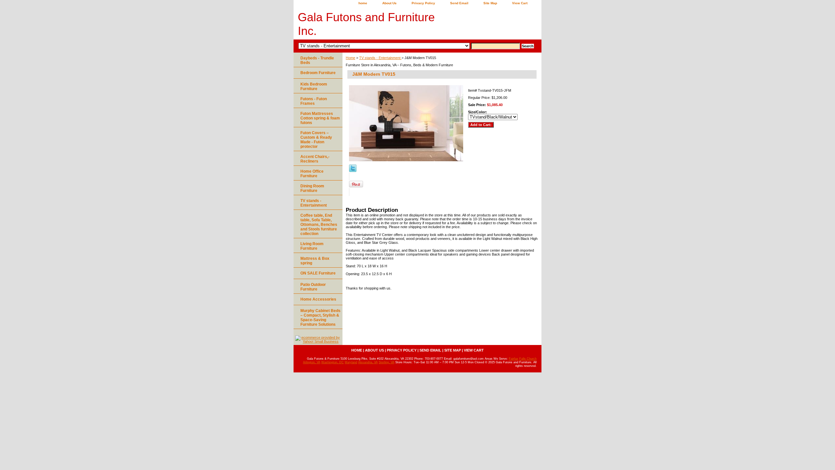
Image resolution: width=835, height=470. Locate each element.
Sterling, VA (386, 362)
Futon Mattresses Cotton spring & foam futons (320, 118)
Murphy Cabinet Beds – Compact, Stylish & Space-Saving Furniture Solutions (320, 317)
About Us (389, 3)
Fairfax (513, 358)
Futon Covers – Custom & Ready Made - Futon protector (316, 140)
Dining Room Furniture (312, 188)
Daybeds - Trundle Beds (317, 60)
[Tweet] (353, 171)
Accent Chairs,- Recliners (314, 159)
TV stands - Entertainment (380, 58)
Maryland (351, 362)
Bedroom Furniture (318, 72)
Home (350, 58)
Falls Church (528, 358)
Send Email (459, 3)
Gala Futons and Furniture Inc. (366, 24)
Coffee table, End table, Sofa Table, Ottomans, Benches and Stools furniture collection (318, 224)
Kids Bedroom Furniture (313, 86)
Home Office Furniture (312, 173)
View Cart (519, 3)
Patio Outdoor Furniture (313, 286)
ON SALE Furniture (318, 273)
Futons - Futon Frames (313, 101)
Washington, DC (332, 362)
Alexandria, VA (368, 362)
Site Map (490, 3)
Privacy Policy (423, 3)
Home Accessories (318, 299)
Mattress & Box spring (314, 260)
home (362, 3)
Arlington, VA (311, 362)
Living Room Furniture (312, 246)
